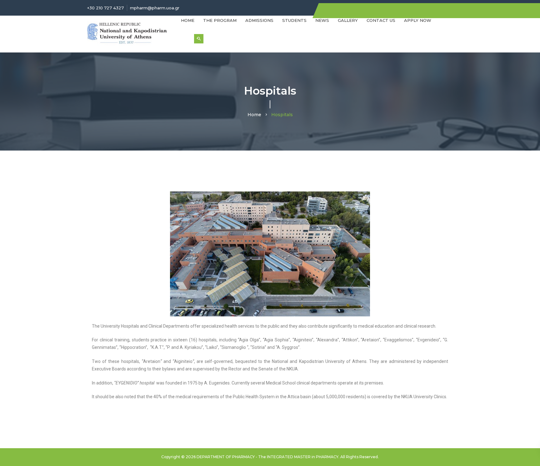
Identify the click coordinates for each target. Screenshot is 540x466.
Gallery (348, 20)
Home (187, 20)
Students (294, 20)
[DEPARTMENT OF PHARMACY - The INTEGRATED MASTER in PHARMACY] (129, 33)
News (322, 20)
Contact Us (381, 20)
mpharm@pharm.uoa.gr (154, 7)
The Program (220, 20)
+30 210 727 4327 (105, 7)
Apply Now (417, 20)
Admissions (259, 20)
